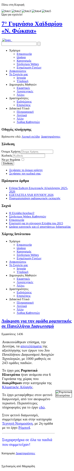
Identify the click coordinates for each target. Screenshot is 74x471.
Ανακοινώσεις (17, 71)
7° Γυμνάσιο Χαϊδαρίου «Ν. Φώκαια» (32, 27)
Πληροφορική (25, 111)
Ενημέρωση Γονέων (29, 67)
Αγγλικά (22, 115)
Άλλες (20, 94)
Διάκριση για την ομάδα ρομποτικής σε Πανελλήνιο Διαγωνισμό (37, 323)
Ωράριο (21, 57)
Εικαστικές (23, 88)
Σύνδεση (8, 163)
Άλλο (20, 118)
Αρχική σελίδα (31, 136)
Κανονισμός (24, 60)
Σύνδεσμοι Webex (28, 64)
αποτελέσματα (31, 346)
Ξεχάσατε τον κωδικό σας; (25, 173)
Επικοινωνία (24, 53)
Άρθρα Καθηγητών (28, 122)
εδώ (42, 407)
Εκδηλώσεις (24, 101)
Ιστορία (21, 77)
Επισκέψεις (24, 105)
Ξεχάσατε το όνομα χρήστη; (26, 170)
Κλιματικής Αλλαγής (17, 387)
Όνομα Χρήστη (11, 151)
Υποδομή (22, 81)
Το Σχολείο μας (18, 74)
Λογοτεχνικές (25, 91)
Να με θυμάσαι (11, 159)
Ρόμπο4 (24, 428)
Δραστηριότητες (50, 136)
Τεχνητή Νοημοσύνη (17, 423)
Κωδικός (7, 155)
